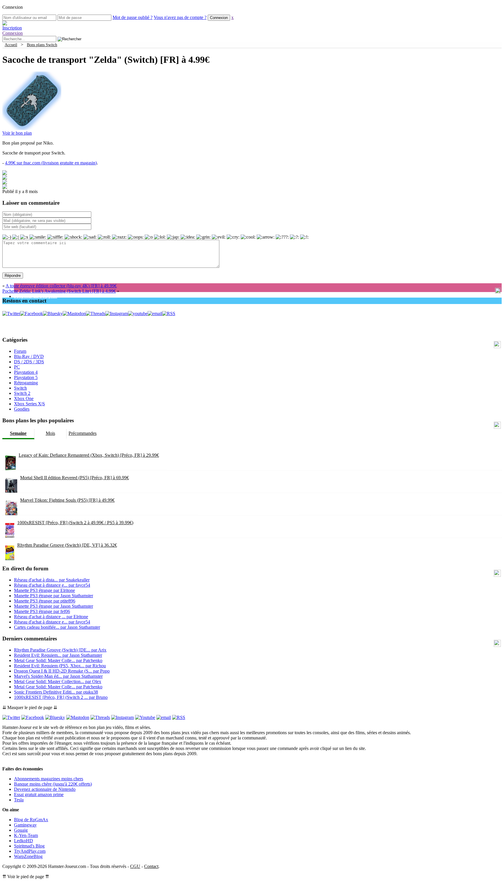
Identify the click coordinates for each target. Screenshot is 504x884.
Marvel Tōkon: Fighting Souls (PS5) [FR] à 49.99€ (67, 500)
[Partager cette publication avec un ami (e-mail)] (4, 187)
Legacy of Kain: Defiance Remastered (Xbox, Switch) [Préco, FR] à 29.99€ (89, 455)
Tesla (19, 799)
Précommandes (83, 433)
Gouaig (21, 830)
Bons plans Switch (42, 44)
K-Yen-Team (26, 835)
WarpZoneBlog (28, 856)
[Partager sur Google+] (4, 182)
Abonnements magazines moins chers (48, 778)
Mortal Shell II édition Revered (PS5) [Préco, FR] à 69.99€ (74, 477)
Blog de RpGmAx (31, 819)
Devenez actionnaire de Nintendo (45, 789)
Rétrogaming (26, 382)
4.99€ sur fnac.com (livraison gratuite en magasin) (51, 162)
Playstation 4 (26, 372)
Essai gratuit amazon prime (39, 794)
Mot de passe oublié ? (133, 17)
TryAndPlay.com (30, 851)
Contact (151, 866)
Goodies (21, 409)
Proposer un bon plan (35, 296)
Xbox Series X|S (29, 403)
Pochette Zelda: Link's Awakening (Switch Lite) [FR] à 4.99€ (59, 291)
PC (17, 366)
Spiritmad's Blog (29, 845)
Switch (20, 387)
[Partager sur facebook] (4, 173)
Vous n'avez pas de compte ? (180, 17)
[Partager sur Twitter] (4, 178)
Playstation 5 (26, 377)
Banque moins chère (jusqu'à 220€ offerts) (53, 783)
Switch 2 (22, 393)
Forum (20, 351)
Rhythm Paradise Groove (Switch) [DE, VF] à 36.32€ (67, 545)
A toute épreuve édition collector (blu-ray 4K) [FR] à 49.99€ (61, 285)
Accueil (11, 44)
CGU (135, 866)
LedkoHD (23, 840)
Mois (50, 433)
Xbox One (24, 398)
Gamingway (25, 824)
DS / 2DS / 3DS (29, 361)
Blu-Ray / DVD (29, 356)
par (52, 579)
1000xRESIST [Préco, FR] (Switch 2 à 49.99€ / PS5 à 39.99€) (75, 522)
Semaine (18, 433)
